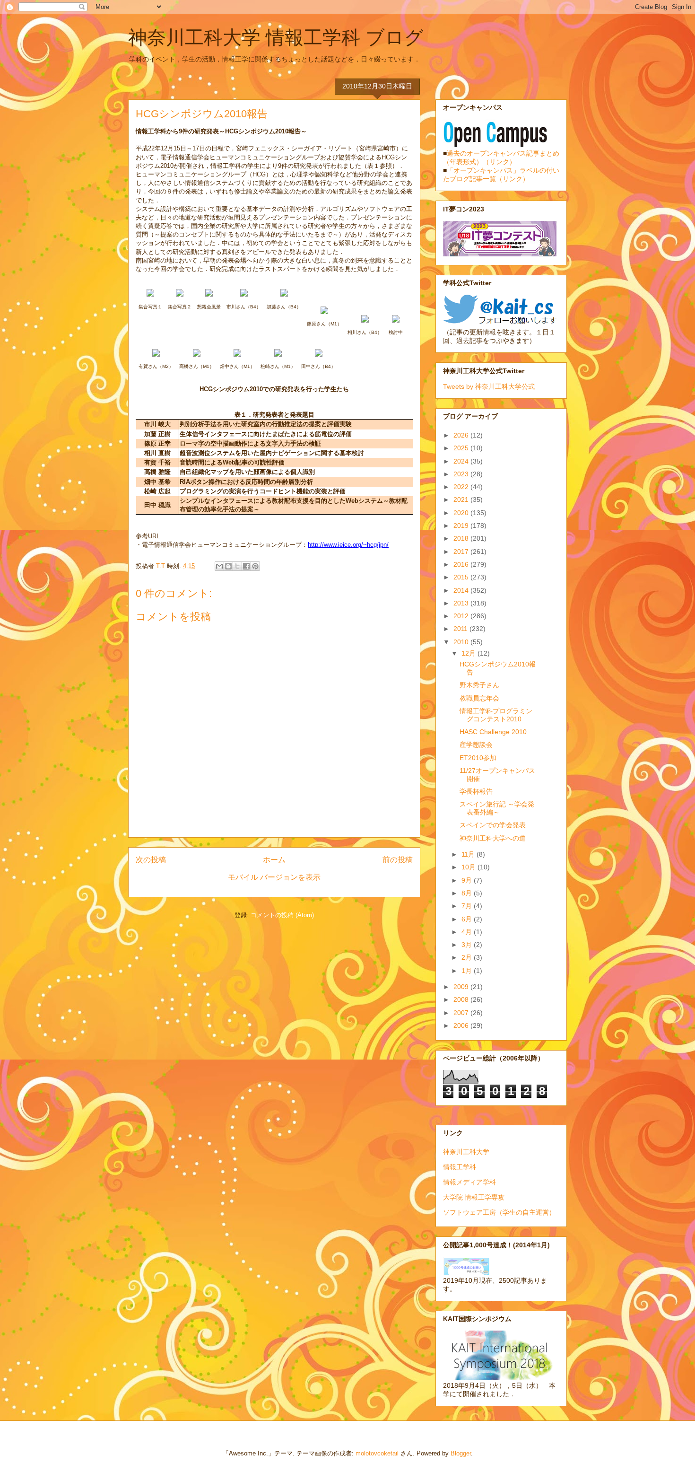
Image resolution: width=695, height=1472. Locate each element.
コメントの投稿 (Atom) (282, 915)
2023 (461, 474)
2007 (461, 1012)
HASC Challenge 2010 (493, 732)
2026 (461, 435)
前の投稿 (397, 860)
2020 (461, 513)
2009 (461, 986)
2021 (461, 499)
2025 (461, 448)
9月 (467, 880)
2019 (461, 525)
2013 (461, 603)
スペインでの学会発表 (493, 825)
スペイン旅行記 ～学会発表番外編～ (497, 808)
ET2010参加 (478, 758)
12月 (469, 653)
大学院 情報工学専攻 (473, 1197)
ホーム (274, 860)
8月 (467, 893)
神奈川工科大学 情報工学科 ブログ (276, 37)
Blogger (461, 1453)
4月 (467, 932)
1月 (467, 970)
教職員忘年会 (479, 698)
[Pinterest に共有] (255, 566)
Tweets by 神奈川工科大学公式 (489, 386)
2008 (461, 999)
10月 (469, 867)
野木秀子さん (479, 685)
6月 (467, 919)
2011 (461, 628)
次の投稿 (151, 860)
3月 (467, 944)
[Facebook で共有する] (246, 566)
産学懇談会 (476, 744)
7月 (467, 906)
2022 (461, 487)
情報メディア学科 (469, 1182)
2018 (461, 538)
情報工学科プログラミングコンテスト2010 (496, 715)
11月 (469, 854)
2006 (461, 1025)
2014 (461, 590)
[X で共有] (237, 566)
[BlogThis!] (228, 566)
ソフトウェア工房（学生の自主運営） (499, 1212)
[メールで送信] (219, 566)
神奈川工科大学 (466, 1152)
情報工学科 (459, 1167)
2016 (461, 564)
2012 (461, 616)
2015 (461, 577)
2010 (461, 642)
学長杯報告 (476, 791)
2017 (461, 551)
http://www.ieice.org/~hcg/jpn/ (348, 544)
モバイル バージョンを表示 (274, 877)
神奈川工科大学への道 (493, 838)
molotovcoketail (377, 1453)
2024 (461, 461)
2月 (467, 957)
